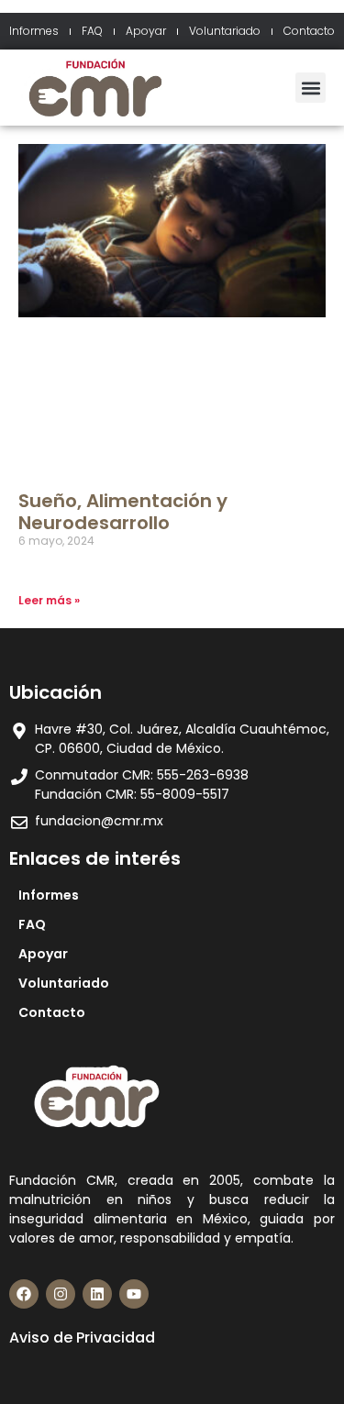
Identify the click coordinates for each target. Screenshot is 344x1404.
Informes (34, 31)
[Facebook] (24, 1294)
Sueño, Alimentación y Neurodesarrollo (122, 512)
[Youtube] (134, 1294)
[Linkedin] (97, 1294)
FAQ (92, 31)
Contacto (309, 31)
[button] (310, 87)
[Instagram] (60, 1294)
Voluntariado (225, 31)
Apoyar (146, 31)
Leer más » (49, 600)
